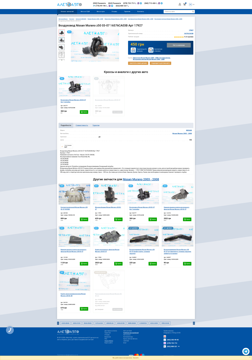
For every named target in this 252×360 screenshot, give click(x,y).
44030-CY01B (76, 323)
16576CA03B (188, 33)
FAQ (106, 339)
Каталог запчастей (67, 11)
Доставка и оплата (111, 331)
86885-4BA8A (132, 323)
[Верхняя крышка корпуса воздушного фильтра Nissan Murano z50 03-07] (74, 236)
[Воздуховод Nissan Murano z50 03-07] (109, 86)
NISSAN (189, 130)
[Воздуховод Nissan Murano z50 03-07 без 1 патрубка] (74, 86)
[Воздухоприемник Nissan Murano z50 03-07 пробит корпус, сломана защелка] (143, 236)
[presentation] (67, 45)
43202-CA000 (154, 323)
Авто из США (85, 11)
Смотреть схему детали (138, 63)
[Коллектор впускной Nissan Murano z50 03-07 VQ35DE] (74, 194)
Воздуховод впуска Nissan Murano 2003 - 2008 (148, 59)
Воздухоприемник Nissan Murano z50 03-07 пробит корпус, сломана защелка (142, 251)
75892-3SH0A (165, 323)
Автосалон (127, 335)
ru (190, 4)
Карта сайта (109, 343)
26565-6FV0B (121, 323)
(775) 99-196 (100, 6)
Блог (124, 343)
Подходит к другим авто (160, 63)
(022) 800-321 (121, 6)
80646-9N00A (88, 323)
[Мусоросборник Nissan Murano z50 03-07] (109, 194)
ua (193, 4)
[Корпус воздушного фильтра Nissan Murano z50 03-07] (109, 236)
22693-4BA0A (65, 323)
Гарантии (127, 11)
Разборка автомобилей (131, 333)
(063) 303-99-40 (173, 340)
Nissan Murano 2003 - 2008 (182, 133)
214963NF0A (143, 323)
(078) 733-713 (129, 3)
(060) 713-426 (150, 3)
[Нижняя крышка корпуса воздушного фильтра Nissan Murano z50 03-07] (177, 194)
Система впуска (164, 58)
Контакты (140, 11)
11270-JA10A (99, 323)
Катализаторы (128, 337)
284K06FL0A (109, 323)
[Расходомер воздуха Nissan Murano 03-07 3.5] (109, 280)
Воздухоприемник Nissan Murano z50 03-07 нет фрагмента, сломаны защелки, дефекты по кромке (177, 251)
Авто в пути (101, 11)
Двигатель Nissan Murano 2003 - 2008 (145, 58)
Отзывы (114, 11)
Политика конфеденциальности (67, 355)
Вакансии (108, 337)
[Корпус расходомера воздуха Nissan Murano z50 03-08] (74, 280)
